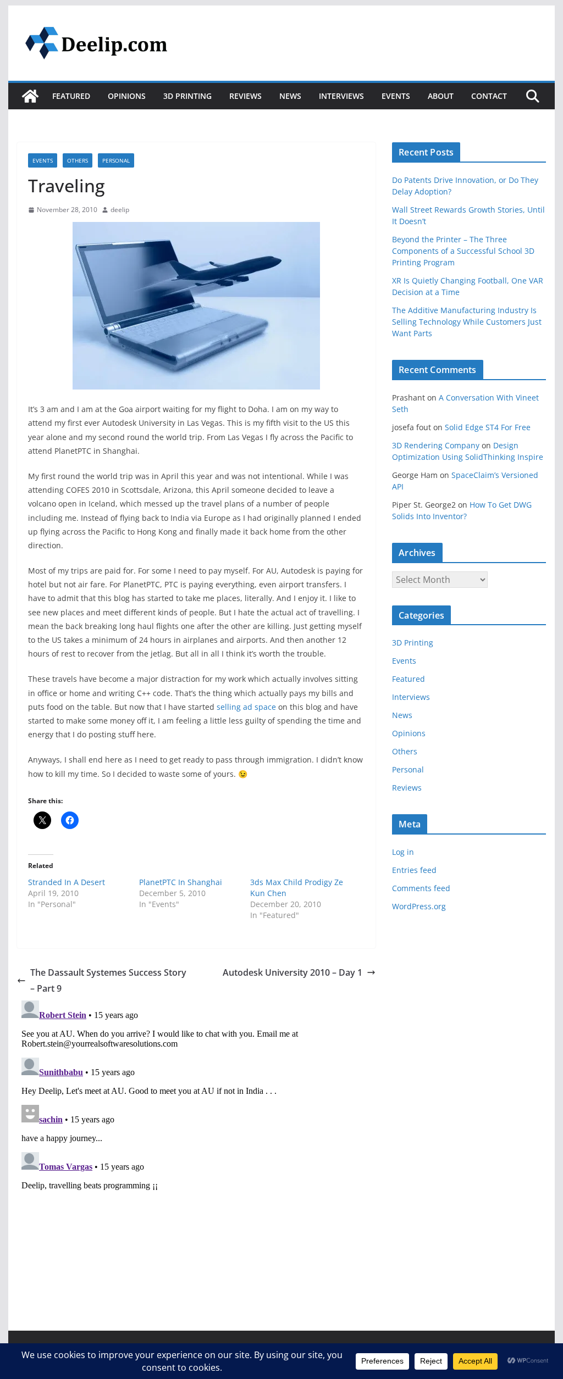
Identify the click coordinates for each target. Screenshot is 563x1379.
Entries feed (414, 870)
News (290, 96)
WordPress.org (419, 906)
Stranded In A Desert (66, 882)
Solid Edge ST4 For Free (488, 427)
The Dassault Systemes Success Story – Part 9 (108, 980)
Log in (403, 852)
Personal (116, 160)
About (441, 96)
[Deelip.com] (30, 96)
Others (77, 160)
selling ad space (246, 707)
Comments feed (421, 888)
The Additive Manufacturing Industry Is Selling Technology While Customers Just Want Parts (467, 321)
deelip (120, 209)
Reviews (245, 96)
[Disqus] (196, 1133)
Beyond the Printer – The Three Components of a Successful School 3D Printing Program (463, 251)
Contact (489, 96)
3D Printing (187, 96)
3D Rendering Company (435, 445)
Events (396, 96)
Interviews (341, 96)
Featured (71, 96)
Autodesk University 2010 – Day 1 (292, 972)
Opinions (127, 96)
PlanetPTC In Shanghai (180, 882)
